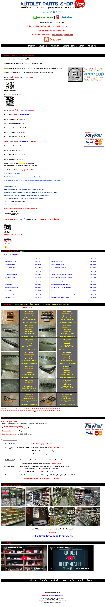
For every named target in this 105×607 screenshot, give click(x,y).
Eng (9, 243)
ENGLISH (45, 22)
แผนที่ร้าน (7, 239)
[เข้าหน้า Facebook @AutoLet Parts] (58, 13)
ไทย (5, 243)
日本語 (63, 22)
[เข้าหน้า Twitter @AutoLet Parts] (46, 13)
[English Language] (52, 13)
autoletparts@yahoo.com (18, 201)
